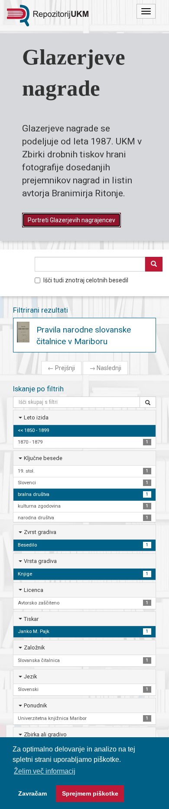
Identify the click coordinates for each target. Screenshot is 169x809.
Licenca (33, 590)
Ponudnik (35, 705)
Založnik (34, 647)
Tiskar (31, 619)
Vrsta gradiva (40, 561)
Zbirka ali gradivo (45, 734)
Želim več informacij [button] (44, 771)
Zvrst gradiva (40, 532)
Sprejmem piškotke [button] (90, 793)
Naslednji (105, 368)
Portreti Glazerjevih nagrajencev (71, 220)
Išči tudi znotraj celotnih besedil (85, 280)
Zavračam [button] (32, 793)
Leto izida (36, 417)
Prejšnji (61, 368)
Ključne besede (43, 458)
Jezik (30, 676)
